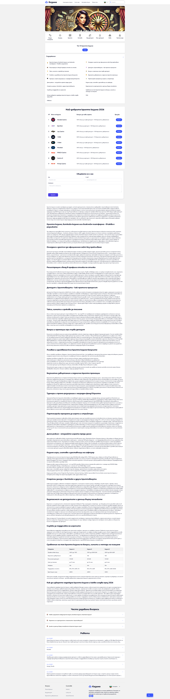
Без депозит (48, 692)
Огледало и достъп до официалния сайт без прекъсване (103, 62)
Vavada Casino (62, 120)
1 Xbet (59, 142)
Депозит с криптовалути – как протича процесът (102, 67)
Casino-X (60, 158)
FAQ (87, 95)
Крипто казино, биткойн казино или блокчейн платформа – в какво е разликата (62, 63)
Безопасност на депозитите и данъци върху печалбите (101, 86)
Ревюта (49, 100)
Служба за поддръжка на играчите (56, 90)
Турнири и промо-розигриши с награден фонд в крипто (64, 78)
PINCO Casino (61, 152)
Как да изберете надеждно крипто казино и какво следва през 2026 (62, 96)
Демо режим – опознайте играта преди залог (59, 82)
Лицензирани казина (67, 2)
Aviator (68, 689)
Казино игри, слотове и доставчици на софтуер (99, 82)
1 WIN (59, 137)
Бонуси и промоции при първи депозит (99, 71)
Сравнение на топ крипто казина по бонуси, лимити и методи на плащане (101, 90)
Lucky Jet (68, 692)
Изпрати (53, 194)
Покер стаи (95, 2)
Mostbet (60, 147)
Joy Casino (60, 131)
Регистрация (48, 689)
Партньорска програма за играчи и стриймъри (101, 78)
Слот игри (77, 2)
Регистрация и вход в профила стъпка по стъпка (62, 67)
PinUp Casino (61, 164)
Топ (149, 695)
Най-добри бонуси (86, 2)
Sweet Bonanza (70, 695)
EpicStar (60, 126)
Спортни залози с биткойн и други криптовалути (61, 86)
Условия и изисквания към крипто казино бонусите (63, 75)
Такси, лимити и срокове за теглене (59, 71)
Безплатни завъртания (51, 695)
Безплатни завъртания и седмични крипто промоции (103, 75)
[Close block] (123, 57)
